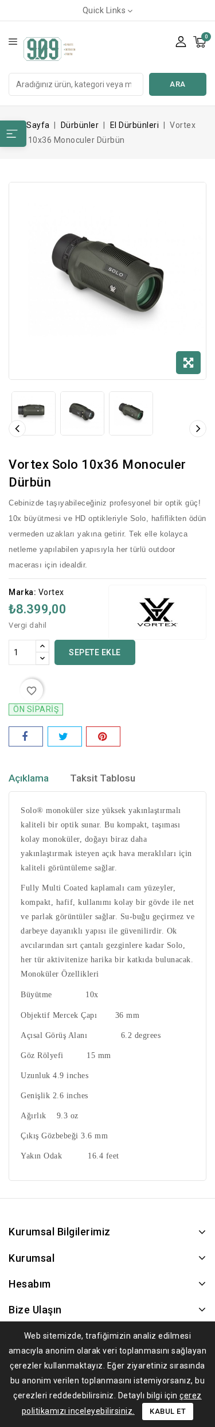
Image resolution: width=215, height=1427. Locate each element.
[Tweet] (64, 736)
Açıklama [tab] (29, 778)
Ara (178, 84)
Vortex (51, 592)
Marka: (22, 592)
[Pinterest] (103, 736)
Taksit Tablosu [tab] (102, 778)
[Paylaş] (25, 736)
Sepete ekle (95, 652)
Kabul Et (168, 1411)
